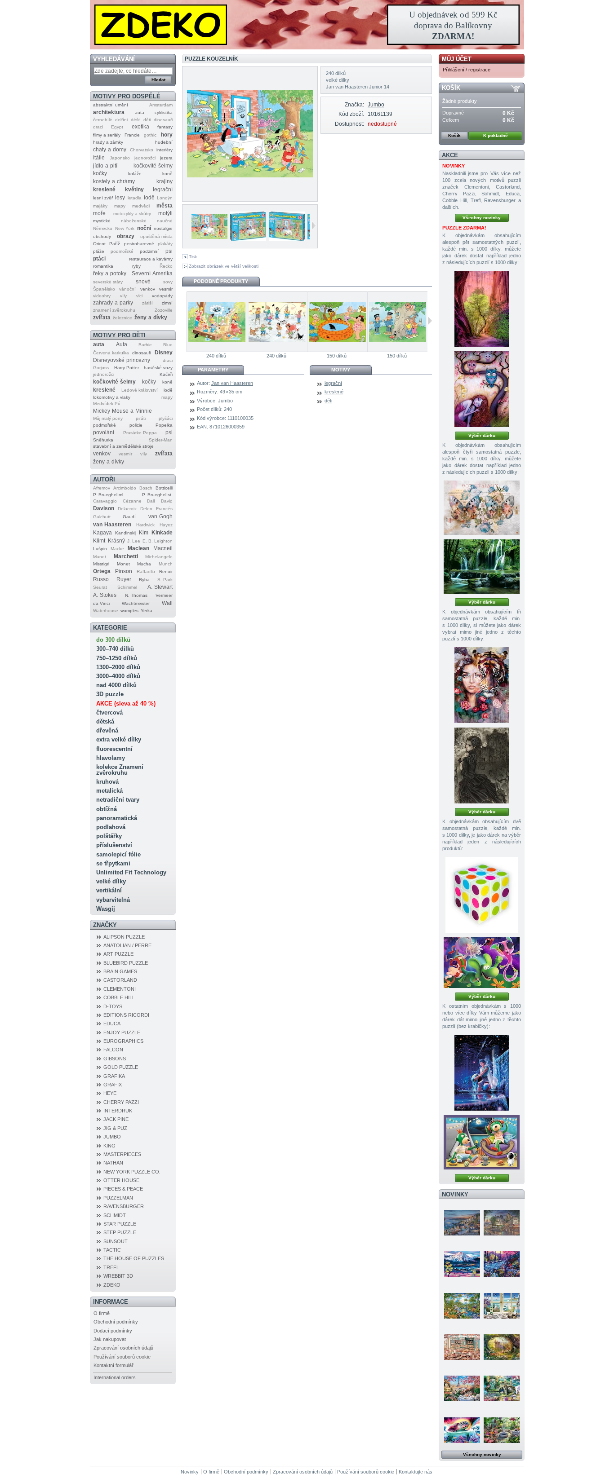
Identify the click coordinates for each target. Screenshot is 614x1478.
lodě (149, 197)
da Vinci (101, 603)
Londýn (165, 197)
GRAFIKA (114, 1076)
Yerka (146, 610)
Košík (451, 87)
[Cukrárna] (462, 1347)
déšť (135, 119)
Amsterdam (161, 104)
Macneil (163, 548)
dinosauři (163, 119)
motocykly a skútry (132, 213)
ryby (136, 266)
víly (123, 295)
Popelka (164, 425)
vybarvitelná (113, 899)
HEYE (109, 1093)
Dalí (151, 501)
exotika (140, 127)
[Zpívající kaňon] (481, 309)
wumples (129, 610)
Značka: (354, 104)
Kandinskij (125, 532)
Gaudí (129, 516)
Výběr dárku (481, 435)
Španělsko (104, 289)
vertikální (109, 890)
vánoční (127, 289)
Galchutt (102, 516)
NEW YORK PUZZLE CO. (131, 1171)
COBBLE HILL (119, 997)
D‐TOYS (112, 1006)
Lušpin (100, 548)
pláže (98, 251)
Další (313, 225)
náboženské (134, 220)
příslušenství (114, 845)
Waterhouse (105, 610)
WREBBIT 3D (118, 1276)
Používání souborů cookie (122, 1356)
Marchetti (126, 556)
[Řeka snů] (501, 1263)
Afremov (101, 487)
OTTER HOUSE (121, 1180)
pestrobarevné (139, 243)
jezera (166, 157)
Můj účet (457, 59)
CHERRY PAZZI (121, 1102)
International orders (114, 1377)
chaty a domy (109, 149)
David (167, 501)
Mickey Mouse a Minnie (122, 411)
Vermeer (164, 595)
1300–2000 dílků (118, 667)
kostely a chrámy (114, 181)
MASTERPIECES (122, 1154)
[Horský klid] (462, 1263)
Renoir (166, 571)
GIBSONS (114, 1058)
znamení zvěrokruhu (114, 310)
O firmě (101, 1313)
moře (99, 213)
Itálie (99, 157)
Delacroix (127, 508)
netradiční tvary (117, 799)
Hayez (166, 524)
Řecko (166, 266)
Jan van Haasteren (232, 383)
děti (147, 119)
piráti (141, 418)
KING (109, 1145)
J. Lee (133, 540)
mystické (102, 220)
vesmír (166, 289)
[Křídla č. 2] (482, 507)
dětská (105, 721)
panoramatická (116, 818)
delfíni (121, 119)
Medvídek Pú (106, 403)
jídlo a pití (105, 166)
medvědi (141, 205)
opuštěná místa (156, 236)
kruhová (107, 781)
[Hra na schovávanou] (397, 321)
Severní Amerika (152, 273)
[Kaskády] (482, 566)
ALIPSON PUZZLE (124, 937)
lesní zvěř (103, 197)
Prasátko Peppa (140, 432)
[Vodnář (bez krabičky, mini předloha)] (481, 1072)
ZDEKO (111, 1285)
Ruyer (123, 579)
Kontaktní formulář (113, 1365)
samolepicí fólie (118, 854)
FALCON (113, 1049)
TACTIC (112, 1250)
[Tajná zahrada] (501, 1388)
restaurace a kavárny (151, 258)
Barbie (145, 344)
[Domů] (307, 24)
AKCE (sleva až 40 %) (126, 703)
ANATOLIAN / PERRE (127, 945)
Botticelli (164, 487)
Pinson (123, 571)
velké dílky (111, 881)
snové (143, 281)
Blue (168, 344)
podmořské (122, 251)
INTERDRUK (117, 1110)
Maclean (138, 548)
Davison (103, 508)
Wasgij (105, 908)
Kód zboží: (351, 114)
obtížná (106, 809)
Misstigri (101, 563)
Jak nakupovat (109, 1339)
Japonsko (120, 157)
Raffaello (146, 571)
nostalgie (163, 228)
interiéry (164, 149)
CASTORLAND (120, 980)
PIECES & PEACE (123, 1188)
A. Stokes (104, 595)
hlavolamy (110, 757)
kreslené (104, 189)
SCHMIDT (114, 1215)
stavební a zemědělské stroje (123, 446)
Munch (166, 563)
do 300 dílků (113, 639)
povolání (103, 432)
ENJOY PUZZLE (121, 1032)
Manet (99, 556)
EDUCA (111, 1023)
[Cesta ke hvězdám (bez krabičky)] (482, 1142)
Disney (164, 352)
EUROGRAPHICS (123, 1041)
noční (144, 228)
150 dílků (337, 355)
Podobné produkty (221, 281)
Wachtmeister (136, 603)
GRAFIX (112, 1084)
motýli (165, 213)
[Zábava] (277, 321)
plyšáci (166, 418)
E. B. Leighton (157, 540)
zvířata (102, 317)
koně (167, 173)
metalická (109, 790)
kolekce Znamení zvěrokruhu (119, 769)
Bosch (145, 487)
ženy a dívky (150, 317)
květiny (134, 189)
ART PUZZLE (118, 954)
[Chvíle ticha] (481, 765)
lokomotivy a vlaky (111, 397)
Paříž (114, 243)
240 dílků (216, 355)
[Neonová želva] (462, 1430)
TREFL (111, 1267)
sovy (168, 281)
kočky (100, 173)
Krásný (116, 541)
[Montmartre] (501, 1222)
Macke (117, 548)
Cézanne (132, 501)
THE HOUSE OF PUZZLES (133, 1258)
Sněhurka (103, 439)
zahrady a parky (113, 303)
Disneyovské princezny (121, 360)
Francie (132, 134)
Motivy (340, 369)
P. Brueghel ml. (109, 494)
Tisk (193, 256)
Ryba (144, 579)
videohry (102, 295)
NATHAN (113, 1162)
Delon (146, 508)
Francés (164, 508)
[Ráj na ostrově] (462, 1305)
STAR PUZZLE (119, 1224)
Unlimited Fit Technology (131, 872)
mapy (119, 205)
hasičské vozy (158, 367)
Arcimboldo (124, 487)
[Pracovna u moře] (501, 1305)
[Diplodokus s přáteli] (482, 962)
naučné (165, 220)
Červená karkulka (111, 352)
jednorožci (145, 157)
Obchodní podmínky (115, 1321)
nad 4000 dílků (116, 685)
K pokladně (495, 135)
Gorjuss (101, 367)
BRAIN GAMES (120, 971)
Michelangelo (159, 556)
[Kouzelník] (208, 230)
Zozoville (164, 310)
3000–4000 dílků (118, 676)
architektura (109, 112)
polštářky (109, 836)
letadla (135, 197)
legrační (163, 189)
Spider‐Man (161, 439)
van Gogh (160, 516)
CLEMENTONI (119, 989)
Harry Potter (126, 367)
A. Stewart (160, 587)
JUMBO (112, 1136)
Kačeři (166, 374)
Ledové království (139, 390)
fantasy (165, 126)
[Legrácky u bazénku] (337, 321)
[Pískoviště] (217, 321)
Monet (123, 563)
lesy (120, 197)
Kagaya (102, 532)
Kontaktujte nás (415, 1471)
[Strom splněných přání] (481, 389)
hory (167, 135)
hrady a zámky (108, 142)
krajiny (164, 181)
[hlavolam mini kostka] (481, 895)
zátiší (147, 302)
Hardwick (145, 524)
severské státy (108, 281)
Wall (167, 603)
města (164, 206)
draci (98, 126)
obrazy (125, 236)
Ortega (102, 571)
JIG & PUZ (115, 1128)
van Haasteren (112, 524)
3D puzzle (110, 694)
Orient (99, 243)
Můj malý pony (108, 418)
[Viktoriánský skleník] (501, 1430)
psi (169, 251)
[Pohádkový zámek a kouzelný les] (501, 1347)
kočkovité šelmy (153, 166)
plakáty (165, 243)
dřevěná (107, 730)
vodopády (162, 295)
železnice (122, 317)
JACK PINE (116, 1119)
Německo (102, 228)
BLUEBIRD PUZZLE (125, 963)
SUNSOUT (115, 1241)
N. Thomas (136, 595)
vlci (139, 295)
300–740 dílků (115, 648)
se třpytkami (113, 863)
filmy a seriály (106, 134)
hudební (164, 142)
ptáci (99, 259)
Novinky (455, 1194)
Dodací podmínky (112, 1330)
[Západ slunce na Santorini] (462, 1222)
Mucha (144, 563)
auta (139, 112)
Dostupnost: (349, 124)
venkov (147, 289)
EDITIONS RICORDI (126, 1015)
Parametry (213, 369)
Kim (143, 532)
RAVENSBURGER (123, 1206)
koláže (135, 173)
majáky (100, 205)
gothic (150, 134)
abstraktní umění (110, 104)
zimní (167, 302)
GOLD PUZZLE (120, 1067)
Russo (101, 579)
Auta (121, 344)
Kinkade (162, 532)
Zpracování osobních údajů (123, 1347)
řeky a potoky (109, 273)
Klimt (99, 541)
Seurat (100, 587)
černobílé (102, 119)
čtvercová (109, 712)
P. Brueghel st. (157, 494)
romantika (103, 266)
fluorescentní (114, 749)
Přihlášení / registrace (466, 69)
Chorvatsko (141, 149)
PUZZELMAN (118, 1197)
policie (135, 425)
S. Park (165, 579)
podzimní (149, 251)
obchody (102, 236)
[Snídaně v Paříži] (462, 1388)
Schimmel (127, 587)
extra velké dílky (118, 739)
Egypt (117, 126)
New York (124, 228)
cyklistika (164, 112)
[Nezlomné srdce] (481, 685)
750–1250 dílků (116, 658)
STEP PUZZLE (119, 1232)
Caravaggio (105, 501)
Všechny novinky (482, 217)
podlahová (110, 827)
